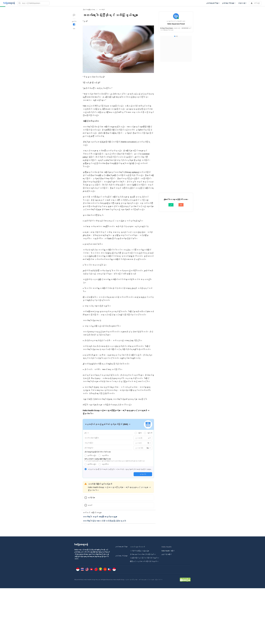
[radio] (136, 433)
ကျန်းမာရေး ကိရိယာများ (121, 556)
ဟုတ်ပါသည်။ (91, 455)
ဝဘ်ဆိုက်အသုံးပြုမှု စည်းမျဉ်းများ (139, 551)
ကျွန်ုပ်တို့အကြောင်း (166, 554)
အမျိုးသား (140, 433)
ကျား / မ (86, 433)
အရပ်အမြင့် (88, 443)
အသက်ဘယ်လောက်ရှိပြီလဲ (91, 438)
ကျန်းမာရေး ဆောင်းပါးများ (121, 547)
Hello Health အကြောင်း (167, 551)
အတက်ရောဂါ (102, 9)
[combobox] (148, 443)
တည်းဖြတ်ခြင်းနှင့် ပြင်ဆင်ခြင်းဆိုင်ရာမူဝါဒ (144, 558)
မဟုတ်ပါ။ (105, 455)
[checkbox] (85, 469)
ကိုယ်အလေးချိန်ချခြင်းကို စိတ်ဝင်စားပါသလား (97, 452)
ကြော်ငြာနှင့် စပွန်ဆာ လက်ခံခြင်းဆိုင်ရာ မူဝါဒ (144, 561)
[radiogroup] (143, 433)
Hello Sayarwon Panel (176, 24)
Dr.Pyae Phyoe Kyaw (166, 28)
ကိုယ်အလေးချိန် (88, 448)
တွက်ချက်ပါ (143, 474)
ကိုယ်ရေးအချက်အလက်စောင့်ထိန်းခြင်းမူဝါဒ (143, 554)
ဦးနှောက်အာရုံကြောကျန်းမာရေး (89, 9)
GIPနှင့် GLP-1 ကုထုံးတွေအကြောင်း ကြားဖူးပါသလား (97, 459)
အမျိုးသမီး (149, 433)
